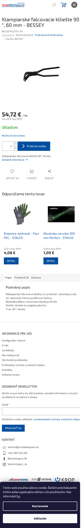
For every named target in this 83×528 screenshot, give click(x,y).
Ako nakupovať (10, 355)
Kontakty (7, 370)
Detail (11, 260)
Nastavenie (40, 506)
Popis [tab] (8, 278)
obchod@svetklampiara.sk (23, 447)
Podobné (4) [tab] (21, 278)
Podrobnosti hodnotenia (49, 35)
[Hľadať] (54, 5)
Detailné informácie (13, 160)
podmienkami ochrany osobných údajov (57, 419)
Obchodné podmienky (15, 360)
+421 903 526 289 (17, 453)
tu (18, 496)
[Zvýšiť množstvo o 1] (16, 144)
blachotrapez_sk (17, 464)
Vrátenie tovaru (11, 375)
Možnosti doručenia (13, 136)
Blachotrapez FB (17, 459)
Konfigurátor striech (13, 341)
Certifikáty (8, 350)
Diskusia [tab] (36, 278)
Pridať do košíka (36, 146)
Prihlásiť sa (13, 428)
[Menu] (74, 5)
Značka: (14, 39)
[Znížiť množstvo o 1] (16, 148)
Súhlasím (40, 518)
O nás (5, 345)
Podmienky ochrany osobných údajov (23, 365)
